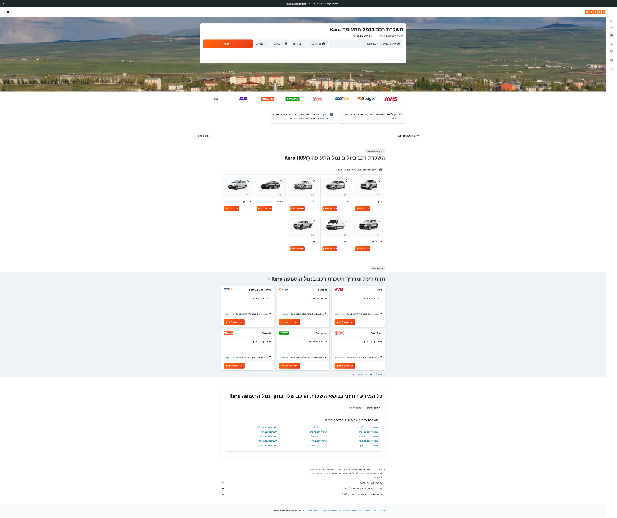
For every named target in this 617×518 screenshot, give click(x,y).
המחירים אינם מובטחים (320, 473)
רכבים (367, 510)
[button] (3, 3)
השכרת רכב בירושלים (267, 427)
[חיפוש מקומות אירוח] (611, 28)
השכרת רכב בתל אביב (367, 427)
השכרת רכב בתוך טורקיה (351, 510)
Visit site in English (296, 3)
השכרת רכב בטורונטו (267, 440)
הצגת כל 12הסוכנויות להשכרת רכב (367, 374)
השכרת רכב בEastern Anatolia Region (321, 510)
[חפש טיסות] (611, 22)
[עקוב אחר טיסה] (611, 51)
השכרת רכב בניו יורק (368, 431)
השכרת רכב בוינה (269, 431)
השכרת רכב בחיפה (268, 436)
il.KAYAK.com (379, 510)
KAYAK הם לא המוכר (371, 482)
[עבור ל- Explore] (611, 44)
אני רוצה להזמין (363, 208)
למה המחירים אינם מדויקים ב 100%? (362, 494)
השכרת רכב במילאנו (317, 436)
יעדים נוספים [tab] (373, 407)
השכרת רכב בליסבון (318, 427)
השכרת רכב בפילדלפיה (316, 445)
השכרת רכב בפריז (319, 440)
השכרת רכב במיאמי (368, 440)
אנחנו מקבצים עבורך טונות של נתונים (362, 488)
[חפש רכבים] (611, 35)
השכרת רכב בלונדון (318, 431)
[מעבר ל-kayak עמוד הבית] (595, 12)
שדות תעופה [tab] (355, 407)
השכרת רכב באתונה (368, 436)
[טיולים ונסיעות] (611, 60)
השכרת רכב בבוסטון (267, 445)
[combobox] (390, 36)
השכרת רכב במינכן (369, 445)
